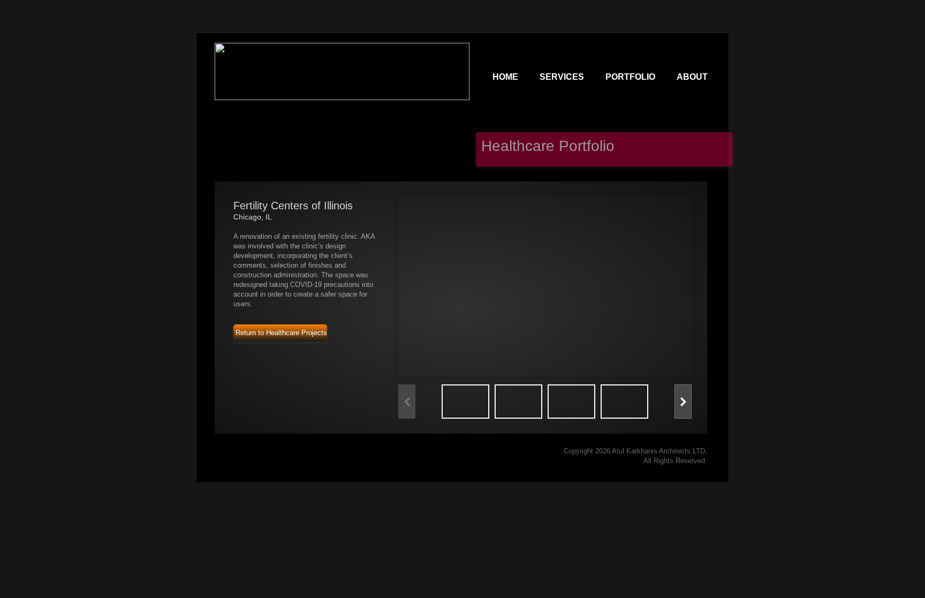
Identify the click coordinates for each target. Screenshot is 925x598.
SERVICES (562, 76)
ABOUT (692, 76)
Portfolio (630, 76)
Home (505, 76)
